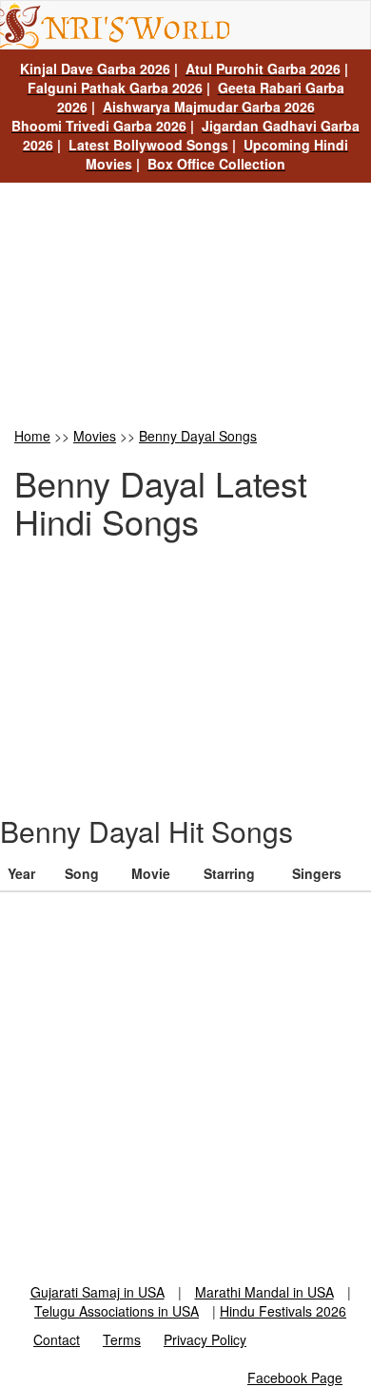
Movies (94, 435)
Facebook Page (294, 1377)
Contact (56, 1339)
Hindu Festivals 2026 (283, 1310)
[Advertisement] (185, 303)
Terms (122, 1339)
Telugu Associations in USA (116, 1310)
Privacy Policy (205, 1339)
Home (32, 435)
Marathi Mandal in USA (264, 1291)
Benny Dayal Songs (198, 435)
